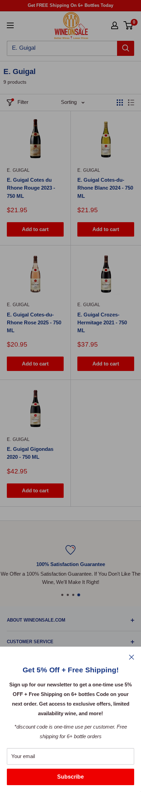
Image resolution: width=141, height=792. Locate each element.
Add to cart (35, 229)
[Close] (131, 657)
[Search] (125, 48)
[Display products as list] (131, 102)
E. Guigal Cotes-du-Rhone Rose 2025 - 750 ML (34, 323)
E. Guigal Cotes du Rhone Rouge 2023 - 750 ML (31, 188)
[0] (128, 25)
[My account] (114, 25)
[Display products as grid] (120, 102)
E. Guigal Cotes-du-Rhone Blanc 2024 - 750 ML (105, 188)
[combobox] (62, 48)
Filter (22, 102)
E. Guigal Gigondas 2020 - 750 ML (30, 453)
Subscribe (70, 777)
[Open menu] (10, 25)
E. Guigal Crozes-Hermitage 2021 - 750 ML (102, 323)
